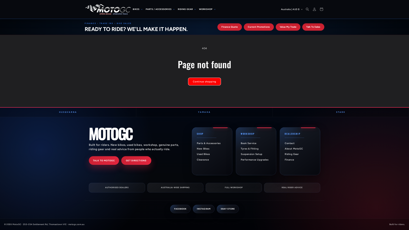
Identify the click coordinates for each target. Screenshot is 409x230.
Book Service (248, 143)
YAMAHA (204, 112)
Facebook (180, 209)
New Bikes (203, 148)
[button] (137, 9)
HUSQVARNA (68, 112)
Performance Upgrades (254, 159)
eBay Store (228, 209)
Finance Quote (229, 27)
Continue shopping (204, 81)
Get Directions (136, 160)
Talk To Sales (313, 27)
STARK (340, 112)
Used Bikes (203, 154)
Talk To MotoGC (104, 160)
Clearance (203, 159)
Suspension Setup (251, 154)
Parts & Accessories (208, 143)
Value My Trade (288, 27)
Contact (289, 143)
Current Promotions (259, 27)
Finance (289, 159)
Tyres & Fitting (250, 148)
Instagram (203, 209)
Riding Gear (292, 154)
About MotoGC (294, 148)
